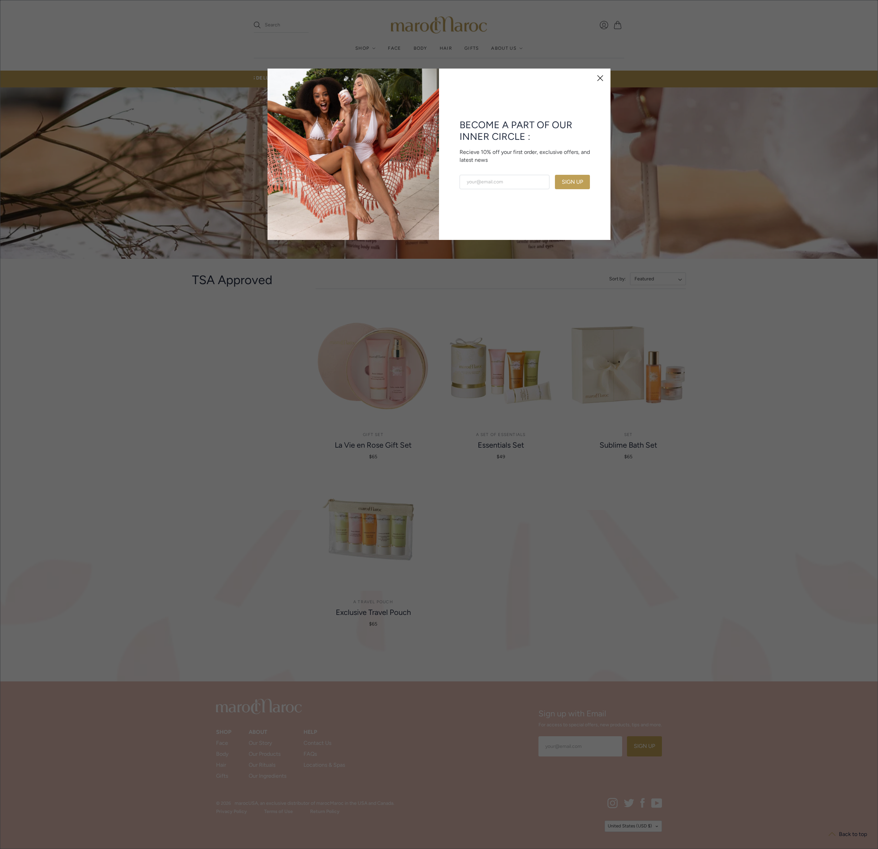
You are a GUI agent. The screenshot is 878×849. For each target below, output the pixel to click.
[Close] (600, 78)
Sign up (572, 182)
